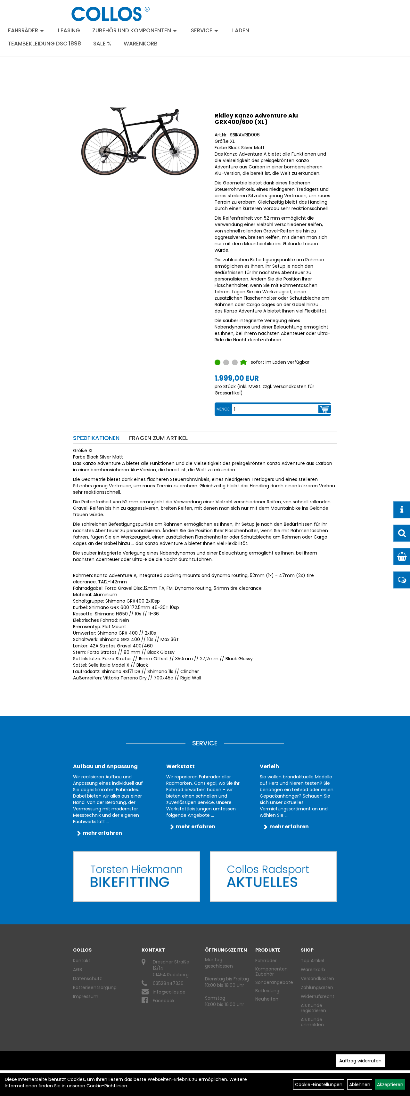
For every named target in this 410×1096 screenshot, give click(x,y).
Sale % (102, 43)
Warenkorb (141, 43)
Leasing (69, 30)
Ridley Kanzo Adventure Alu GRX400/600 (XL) (256, 118)
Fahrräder (23, 30)
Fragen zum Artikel (158, 438)
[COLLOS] (110, 14)
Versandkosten (316, 978)
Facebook (164, 1000)
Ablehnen (359, 1084)
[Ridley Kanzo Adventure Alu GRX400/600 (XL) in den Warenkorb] (324, 409)
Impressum (85, 996)
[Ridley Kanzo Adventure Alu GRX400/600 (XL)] (139, 141)
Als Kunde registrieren (313, 1008)
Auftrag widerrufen (360, 1061)
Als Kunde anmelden (312, 1022)
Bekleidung (267, 990)
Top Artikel (312, 960)
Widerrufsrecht (316, 996)
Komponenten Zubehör (271, 971)
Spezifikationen (96, 438)
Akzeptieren (390, 1084)
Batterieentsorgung (95, 987)
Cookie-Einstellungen (318, 1084)
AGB (77, 969)
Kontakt (81, 960)
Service (201, 30)
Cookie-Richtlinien (106, 1086)
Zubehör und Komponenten (131, 30)
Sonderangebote (274, 982)
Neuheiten (266, 999)
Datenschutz (87, 978)
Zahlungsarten (316, 987)
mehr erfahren (102, 833)
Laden (240, 30)
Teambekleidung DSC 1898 (44, 43)
